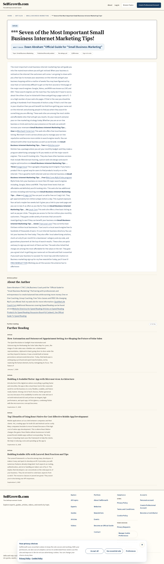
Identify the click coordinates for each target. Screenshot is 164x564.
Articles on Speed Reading (53, 309)
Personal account (147, 500)
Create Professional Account (148, 506)
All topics (74, 500)
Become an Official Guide (103, 525)
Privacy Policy (122, 503)
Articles (19, 16)
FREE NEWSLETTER (19, 263)
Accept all (94, 551)
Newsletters (99, 513)
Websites (97, 506)
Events (96, 519)
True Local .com (45, 223)
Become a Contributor (149, 513)
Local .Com (33, 209)
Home (10, 16)
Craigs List (27, 195)
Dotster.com (53, 145)
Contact (97, 532)
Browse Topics (128, 5)
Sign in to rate (87, 53)
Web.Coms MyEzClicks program (59, 177)
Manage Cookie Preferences (124, 534)
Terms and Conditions (125, 509)
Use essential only (114, 551)
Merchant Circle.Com (25, 131)
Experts (74, 506)
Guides (73, 513)
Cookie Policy (122, 515)
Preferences (131, 551)
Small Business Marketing (37, 16)
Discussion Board (37, 312)
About (110, 5)
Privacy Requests (123, 527)
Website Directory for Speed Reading (27, 309)
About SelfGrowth (101, 500)
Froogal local (21, 167)
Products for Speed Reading (18, 312)
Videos (73, 525)
